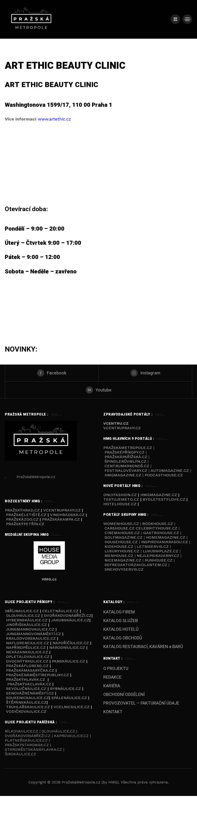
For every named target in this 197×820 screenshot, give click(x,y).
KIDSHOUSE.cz (120, 546)
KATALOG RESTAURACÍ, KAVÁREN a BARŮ (143, 646)
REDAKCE (112, 677)
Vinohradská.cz (67, 514)
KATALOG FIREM (119, 612)
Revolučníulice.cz (26, 688)
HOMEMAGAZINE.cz (166, 537)
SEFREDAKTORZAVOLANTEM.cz (136, 564)
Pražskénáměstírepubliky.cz (37, 675)
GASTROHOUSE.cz (161, 532)
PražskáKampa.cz (61, 519)
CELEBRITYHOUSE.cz (156, 528)
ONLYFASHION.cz (120, 494)
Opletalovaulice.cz (27, 656)
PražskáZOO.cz (22, 519)
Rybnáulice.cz (65, 688)
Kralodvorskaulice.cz (31, 638)
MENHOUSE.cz (119, 555)
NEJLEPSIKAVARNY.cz (158, 555)
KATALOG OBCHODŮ (122, 638)
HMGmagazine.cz (123, 475)
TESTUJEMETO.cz (121, 499)
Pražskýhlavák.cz (25, 679)
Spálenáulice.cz (69, 697)
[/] (175, 19)
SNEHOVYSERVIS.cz (125, 569)
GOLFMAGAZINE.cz (123, 537)
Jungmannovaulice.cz (30, 629)
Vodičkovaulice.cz (26, 711)
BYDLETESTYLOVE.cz (164, 499)
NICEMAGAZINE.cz (122, 560)
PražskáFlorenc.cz (27, 665)
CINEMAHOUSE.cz (122, 532)
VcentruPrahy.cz (62, 510)
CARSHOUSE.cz (120, 528)
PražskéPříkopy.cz (124, 452)
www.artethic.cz (54, 118)
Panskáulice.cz (68, 661)
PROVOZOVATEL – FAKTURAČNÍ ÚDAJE (141, 703)
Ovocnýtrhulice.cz (27, 661)
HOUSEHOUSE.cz (122, 542)
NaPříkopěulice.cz (26, 647)
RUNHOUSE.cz (159, 560)
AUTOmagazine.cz (170, 470)
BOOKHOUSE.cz (157, 523)
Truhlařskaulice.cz (28, 707)
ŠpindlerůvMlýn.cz (125, 461)
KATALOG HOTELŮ (121, 629)
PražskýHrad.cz (23, 510)
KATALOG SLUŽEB (120, 621)
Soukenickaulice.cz (27, 697)
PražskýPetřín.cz (25, 524)
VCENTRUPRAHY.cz (122, 428)
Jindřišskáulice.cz (26, 624)
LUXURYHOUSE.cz (123, 551)
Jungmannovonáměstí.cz (33, 633)
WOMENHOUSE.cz (121, 523)
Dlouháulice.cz (23, 615)
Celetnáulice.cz (60, 611)
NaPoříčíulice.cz (71, 643)
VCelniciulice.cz (72, 707)
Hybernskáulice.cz (27, 620)
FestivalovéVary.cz (126, 470)
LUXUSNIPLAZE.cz (161, 551)
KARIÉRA (111, 686)
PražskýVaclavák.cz (29, 684)
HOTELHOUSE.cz (119, 504)
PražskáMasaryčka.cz (30, 670)
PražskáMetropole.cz (127, 447)
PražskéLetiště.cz (26, 514)
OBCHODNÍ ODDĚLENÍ (124, 694)
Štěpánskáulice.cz (26, 702)
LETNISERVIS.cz (153, 546)
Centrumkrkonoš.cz (127, 466)
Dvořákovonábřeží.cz (68, 615)
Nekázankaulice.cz (27, 652)
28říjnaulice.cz (22, 611)
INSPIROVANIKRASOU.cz (165, 542)
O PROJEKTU (115, 668)
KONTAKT (113, 712)
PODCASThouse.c (162, 475)
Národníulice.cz (67, 647)
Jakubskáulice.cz (70, 620)
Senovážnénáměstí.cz (30, 693)
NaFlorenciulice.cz (27, 643)
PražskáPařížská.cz (126, 456)
